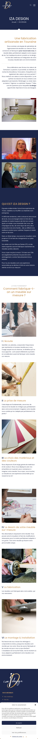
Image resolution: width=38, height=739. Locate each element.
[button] (35, 705)
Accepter (19, 723)
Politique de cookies (17, 736)
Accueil (14, 22)
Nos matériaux (8, 696)
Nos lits (6, 699)
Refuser (19, 728)
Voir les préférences (19, 732)
